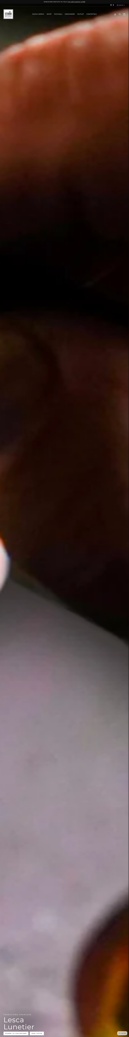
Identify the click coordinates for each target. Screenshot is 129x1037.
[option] (64, 2)
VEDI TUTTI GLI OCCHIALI (77, 529)
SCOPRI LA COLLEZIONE (50, 529)
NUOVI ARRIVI (38, 14)
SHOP (49, 14)
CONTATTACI (91, 14)
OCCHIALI (58, 14)
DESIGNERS (70, 14)
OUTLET (80, 14)
